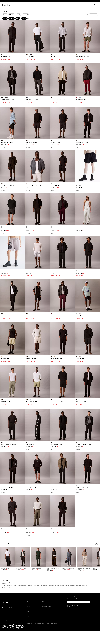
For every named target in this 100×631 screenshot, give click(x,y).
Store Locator (5, 602)
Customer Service (29, 598)
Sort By (87, 14)
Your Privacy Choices (6, 628)
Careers (43, 601)
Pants (8, 8)
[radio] (1, 54)
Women (53, 1)
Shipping (27, 611)
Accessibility (28, 613)
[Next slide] (96, 544)
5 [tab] (15, 51)
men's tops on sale (83, 585)
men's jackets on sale (17, 587)
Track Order (28, 606)
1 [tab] (8, 51)
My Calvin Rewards (6, 605)
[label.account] (94, 5)
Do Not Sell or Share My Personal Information (41, 623)
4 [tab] (13, 51)
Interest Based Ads (29, 623)
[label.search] (92, 5)
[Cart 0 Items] (97, 5)
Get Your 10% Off (78, 601)
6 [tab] (16, 51)
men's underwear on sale (27, 587)
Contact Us (28, 603)
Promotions (4, 596)
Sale (3, 8)
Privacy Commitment (46, 603)
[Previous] (2, 36)
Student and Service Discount (8, 607)
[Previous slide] (93, 544)
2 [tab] (9, 51)
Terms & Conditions (53, 623)
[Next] (23, 36)
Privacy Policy (15, 628)
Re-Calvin (44, 608)
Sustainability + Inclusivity (47, 606)
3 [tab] (11, 51)
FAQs (27, 601)
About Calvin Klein (45, 598)
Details (58, 1)
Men (55, 1)
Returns (27, 608)
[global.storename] (6, 5)
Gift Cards (4, 599)
